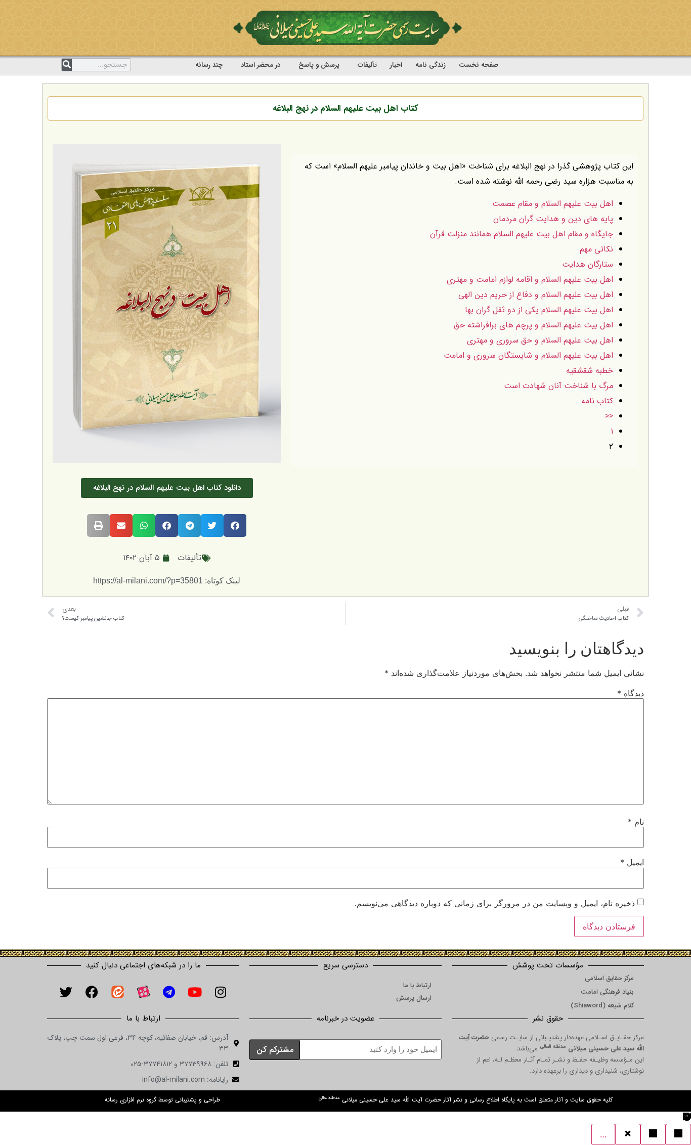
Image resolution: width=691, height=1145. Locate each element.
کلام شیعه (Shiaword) (602, 1005)
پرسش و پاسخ (318, 65)
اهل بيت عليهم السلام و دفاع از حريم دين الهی (535, 294)
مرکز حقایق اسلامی (609, 978)
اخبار (396, 65)
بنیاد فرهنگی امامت (607, 992)
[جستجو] (67, 65)
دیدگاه (630, 693)
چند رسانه (209, 65)
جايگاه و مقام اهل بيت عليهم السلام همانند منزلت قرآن (521, 234)
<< (609, 416)
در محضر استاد (260, 65)
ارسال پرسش (413, 998)
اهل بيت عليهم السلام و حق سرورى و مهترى (540, 340)
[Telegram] (169, 992)
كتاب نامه (597, 401)
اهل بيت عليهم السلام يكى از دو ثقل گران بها (539, 310)
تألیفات (367, 65)
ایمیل (632, 862)
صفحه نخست (478, 65)
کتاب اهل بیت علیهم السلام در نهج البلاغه (345, 108)
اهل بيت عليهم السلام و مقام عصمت (552, 203)
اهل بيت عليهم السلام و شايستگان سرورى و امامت (528, 355)
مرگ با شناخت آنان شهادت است (558, 385)
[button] (235, 525)
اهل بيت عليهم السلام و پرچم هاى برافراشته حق (533, 325)
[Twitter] (65, 992)
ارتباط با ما (417, 985)
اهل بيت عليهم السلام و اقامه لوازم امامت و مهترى (530, 279)
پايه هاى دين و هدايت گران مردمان (553, 219)
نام (636, 822)
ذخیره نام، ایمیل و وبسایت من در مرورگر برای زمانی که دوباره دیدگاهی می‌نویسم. (495, 903)
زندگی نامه (430, 65)
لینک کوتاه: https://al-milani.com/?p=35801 (166, 580)
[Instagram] (220, 992)
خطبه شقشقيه (589, 370)
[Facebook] (91, 992)
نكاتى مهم (596, 249)
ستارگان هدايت (587, 264)
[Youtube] (194, 992)
